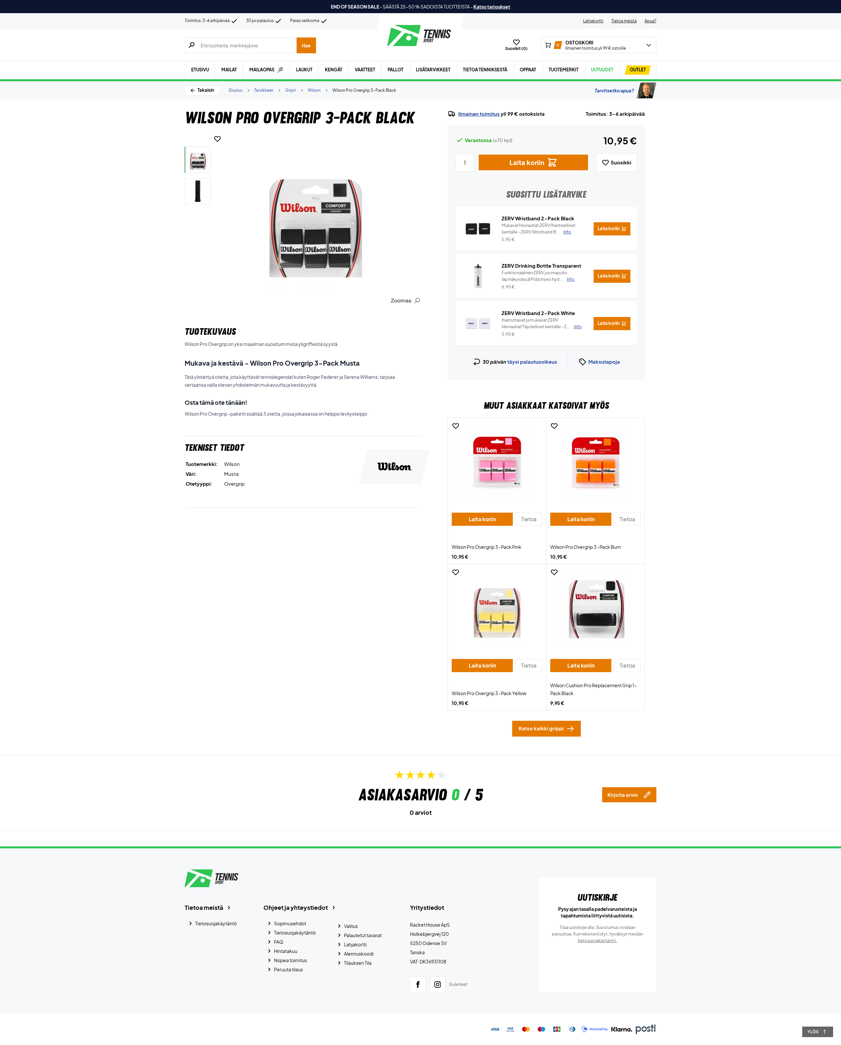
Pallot (395, 69)
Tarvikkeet (263, 90)
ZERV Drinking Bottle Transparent (541, 265)
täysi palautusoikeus (532, 361)
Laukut (304, 69)
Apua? (650, 20)
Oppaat (528, 69)
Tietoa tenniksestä (485, 69)
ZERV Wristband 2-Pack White (538, 313)
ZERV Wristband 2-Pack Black (538, 218)
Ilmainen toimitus (479, 113)
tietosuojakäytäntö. (597, 940)
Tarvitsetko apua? (614, 90)
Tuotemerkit (564, 69)
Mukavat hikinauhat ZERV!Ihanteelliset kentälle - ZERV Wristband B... (539, 228)
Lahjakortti (593, 20)
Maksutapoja (604, 361)
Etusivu (200, 69)
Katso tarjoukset (491, 7)
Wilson (314, 90)
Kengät (333, 69)
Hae (306, 45)
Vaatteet (365, 69)
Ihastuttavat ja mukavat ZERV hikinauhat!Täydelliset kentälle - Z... (542, 323)
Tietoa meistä (624, 20)
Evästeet (458, 984)
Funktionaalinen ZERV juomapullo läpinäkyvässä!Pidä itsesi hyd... (538, 276)
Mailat (229, 69)
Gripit (290, 90)
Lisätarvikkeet (433, 69)
